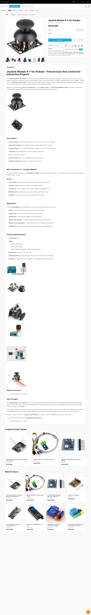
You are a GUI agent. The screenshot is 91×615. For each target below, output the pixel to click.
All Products (3, 10)
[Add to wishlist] (74, 40)
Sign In (83, 1)
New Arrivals (13, 10)
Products (13, 14)
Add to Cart (60, 40)
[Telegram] (82, 46)
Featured (21, 10)
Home (6, 14)
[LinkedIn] (75, 46)
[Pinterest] (78, 46)
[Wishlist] (29, 434)
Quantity (50, 33)
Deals (32, 10)
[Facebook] (66, 46)
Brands (26, 10)
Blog (37, 10)
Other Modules (57, 45)
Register (88, 1)
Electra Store (51, 23)
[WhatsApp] (72, 46)
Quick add (18, 456)
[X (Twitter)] (69, 46)
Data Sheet (29, 417)
